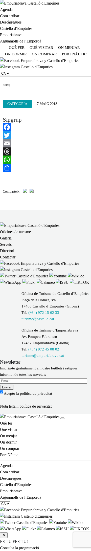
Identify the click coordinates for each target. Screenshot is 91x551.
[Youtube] (58, 276)
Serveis (6, 244)
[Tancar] (62, 418)
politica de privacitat (36, 393)
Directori (7, 251)
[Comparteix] (45, 168)
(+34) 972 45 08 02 (43, 349)
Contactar (7, 257)
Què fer (17, 48)
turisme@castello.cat (37, 319)
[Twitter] (45, 135)
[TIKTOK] (79, 282)
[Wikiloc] (76, 276)
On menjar (69, 48)
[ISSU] (63, 282)
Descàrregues (10, 22)
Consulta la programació (19, 548)
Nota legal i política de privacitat (26, 406)
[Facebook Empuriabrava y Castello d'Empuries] (39, 60)
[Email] (45, 143)
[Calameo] (46, 282)
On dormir (16, 54)
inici (6, 85)
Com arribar (9, 16)
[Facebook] (45, 127)
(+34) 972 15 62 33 (43, 313)
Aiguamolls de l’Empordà (20, 41)
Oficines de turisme (15, 232)
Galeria (6, 238)
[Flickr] (29, 282)
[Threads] (45, 151)
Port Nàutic (74, 54)
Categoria (17, 104)
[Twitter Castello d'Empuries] (24, 276)
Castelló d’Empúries (16, 28)
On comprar (44, 54)
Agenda (6, 9)
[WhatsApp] (45, 160)
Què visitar (41, 48)
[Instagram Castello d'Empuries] (26, 67)
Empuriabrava (11, 35)
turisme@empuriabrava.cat (42, 356)
